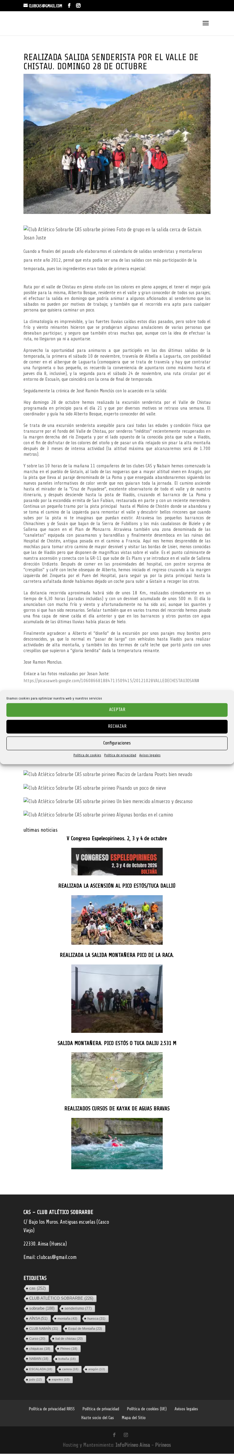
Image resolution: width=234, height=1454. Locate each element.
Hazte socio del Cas (97, 1417)
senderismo (78, 1308)
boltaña (67, 1358)
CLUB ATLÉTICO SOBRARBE (61, 1298)
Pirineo (68, 1348)
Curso (37, 1338)
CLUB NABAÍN (43, 1328)
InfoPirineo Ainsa (133, 1445)
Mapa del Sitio (134, 1417)
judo (35, 1379)
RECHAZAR (117, 726)
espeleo (60, 1379)
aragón (96, 1369)
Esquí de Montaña (85, 1328)
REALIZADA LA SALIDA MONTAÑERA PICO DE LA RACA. (117, 955)
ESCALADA (40, 1369)
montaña (67, 1318)
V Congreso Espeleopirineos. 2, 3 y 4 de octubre (117, 838)
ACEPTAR (117, 709)
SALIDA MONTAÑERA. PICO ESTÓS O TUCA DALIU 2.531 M (117, 1043)
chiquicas (39, 1348)
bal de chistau (69, 1338)
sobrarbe (42, 1308)
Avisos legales (150, 755)
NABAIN (38, 1358)
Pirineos (163, 1445)
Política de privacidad (120, 755)
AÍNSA (38, 1318)
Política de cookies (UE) (147, 1409)
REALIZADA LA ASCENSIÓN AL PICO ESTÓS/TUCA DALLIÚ (117, 886)
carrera (70, 1369)
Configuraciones (117, 743)
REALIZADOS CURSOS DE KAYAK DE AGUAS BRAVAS (117, 1109)
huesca (96, 1318)
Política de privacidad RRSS (52, 1409)
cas (37, 1288)
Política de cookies (87, 755)
